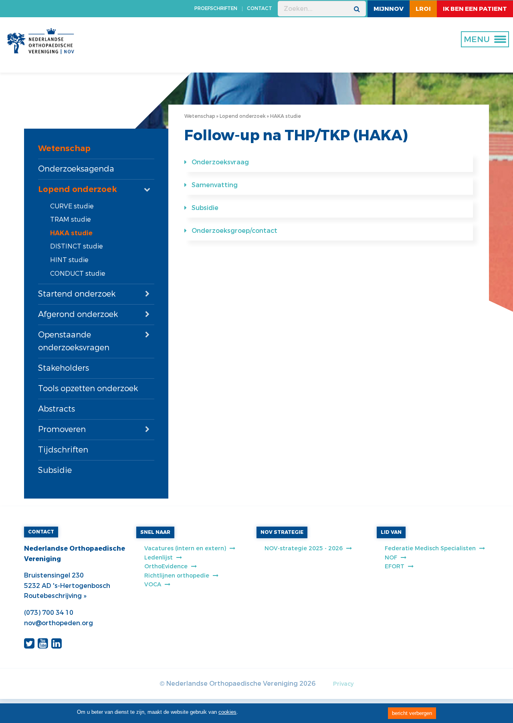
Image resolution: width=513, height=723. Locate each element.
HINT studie (69, 260)
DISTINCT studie (76, 246)
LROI (423, 9)
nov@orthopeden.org (58, 623)
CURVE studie (72, 206)
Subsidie (55, 470)
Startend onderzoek (76, 294)
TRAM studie (70, 219)
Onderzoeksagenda (76, 169)
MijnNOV (389, 9)
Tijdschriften (63, 449)
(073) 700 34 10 (48, 612)
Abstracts (56, 409)
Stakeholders (63, 368)
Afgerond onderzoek (78, 314)
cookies (227, 712)
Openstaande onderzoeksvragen (73, 341)
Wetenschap (64, 148)
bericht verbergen (412, 713)
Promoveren (62, 429)
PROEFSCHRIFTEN (215, 8)
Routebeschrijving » (55, 596)
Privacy (343, 684)
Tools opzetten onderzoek (88, 388)
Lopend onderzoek (77, 189)
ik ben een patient (475, 9)
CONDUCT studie (77, 273)
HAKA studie (71, 233)
